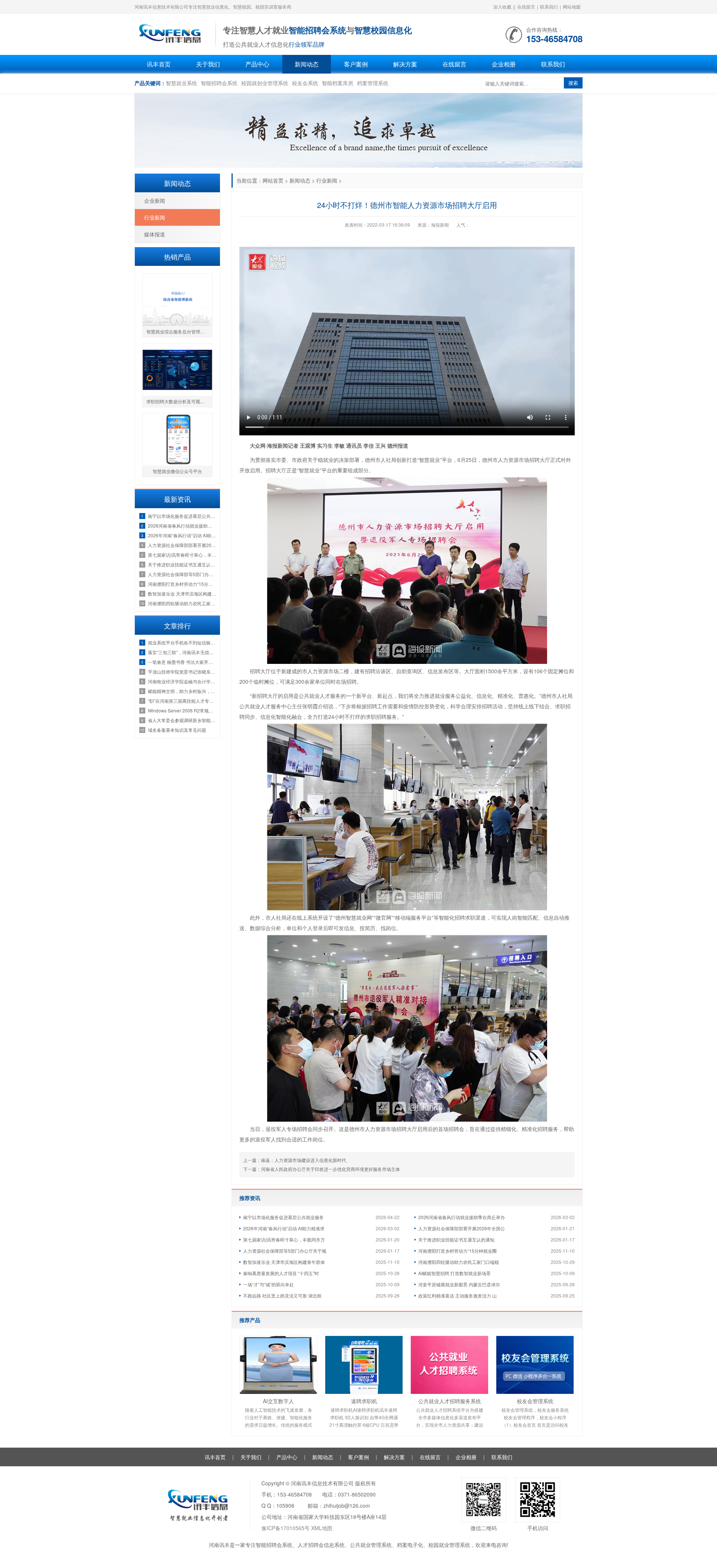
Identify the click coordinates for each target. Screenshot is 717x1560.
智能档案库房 (337, 83)
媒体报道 (154, 234)
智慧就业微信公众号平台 (177, 471)
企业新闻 (154, 200)
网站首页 (273, 180)
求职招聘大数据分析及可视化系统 (179, 401)
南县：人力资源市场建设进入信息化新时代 (303, 1160)
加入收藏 (502, 6)
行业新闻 (326, 180)
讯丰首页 (159, 64)
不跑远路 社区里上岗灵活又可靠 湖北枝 (282, 1295)
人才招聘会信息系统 (321, 1544)
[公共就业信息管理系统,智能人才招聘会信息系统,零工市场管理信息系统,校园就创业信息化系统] (171, 33)
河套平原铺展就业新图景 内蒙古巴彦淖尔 (459, 1284)
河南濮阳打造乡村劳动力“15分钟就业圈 (457, 1250)
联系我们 (549, 6)
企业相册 (504, 64)
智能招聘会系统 (219, 83)
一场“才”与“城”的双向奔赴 (268, 1284)
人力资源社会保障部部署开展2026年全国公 (461, 1228)
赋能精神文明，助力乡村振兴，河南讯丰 (182, 691)
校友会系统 (305, 83)
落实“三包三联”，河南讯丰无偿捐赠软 (182, 652)
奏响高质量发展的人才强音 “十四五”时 (281, 1273)
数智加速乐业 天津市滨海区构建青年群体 (284, 1262)
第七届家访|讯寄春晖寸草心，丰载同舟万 (284, 1239)
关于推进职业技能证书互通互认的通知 (456, 1239)
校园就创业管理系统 (264, 83)
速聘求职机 (364, 1401)
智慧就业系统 (181, 83)
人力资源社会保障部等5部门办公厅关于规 (284, 1250)
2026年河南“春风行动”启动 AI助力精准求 (284, 1228)
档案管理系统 (372, 83)
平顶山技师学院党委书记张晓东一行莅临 (182, 671)
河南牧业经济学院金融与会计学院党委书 (182, 681)
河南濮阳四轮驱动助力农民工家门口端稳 (458, 1262)
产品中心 (257, 64)
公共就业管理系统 (371, 1544)
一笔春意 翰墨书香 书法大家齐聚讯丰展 (182, 662)
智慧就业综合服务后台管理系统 (177, 331)
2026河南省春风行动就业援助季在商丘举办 (461, 1217)
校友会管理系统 (535, 1401)
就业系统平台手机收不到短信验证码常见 (182, 642)
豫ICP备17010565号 (285, 1528)
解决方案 (405, 64)
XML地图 (321, 1528)
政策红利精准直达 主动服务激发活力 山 (457, 1295)
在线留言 (526, 6)
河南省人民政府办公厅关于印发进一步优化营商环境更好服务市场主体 (330, 1169)
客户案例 (356, 64)
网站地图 (572, 6)
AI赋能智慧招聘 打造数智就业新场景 (454, 1273)
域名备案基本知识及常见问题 (177, 730)
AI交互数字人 (278, 1401)
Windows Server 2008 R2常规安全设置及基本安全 (182, 710)
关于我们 (208, 64)
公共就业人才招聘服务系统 (449, 1401)
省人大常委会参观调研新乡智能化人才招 (182, 720)
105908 (285, 1505)
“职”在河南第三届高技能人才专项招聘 (182, 700)
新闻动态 (307, 64)
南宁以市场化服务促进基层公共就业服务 (283, 1217)
